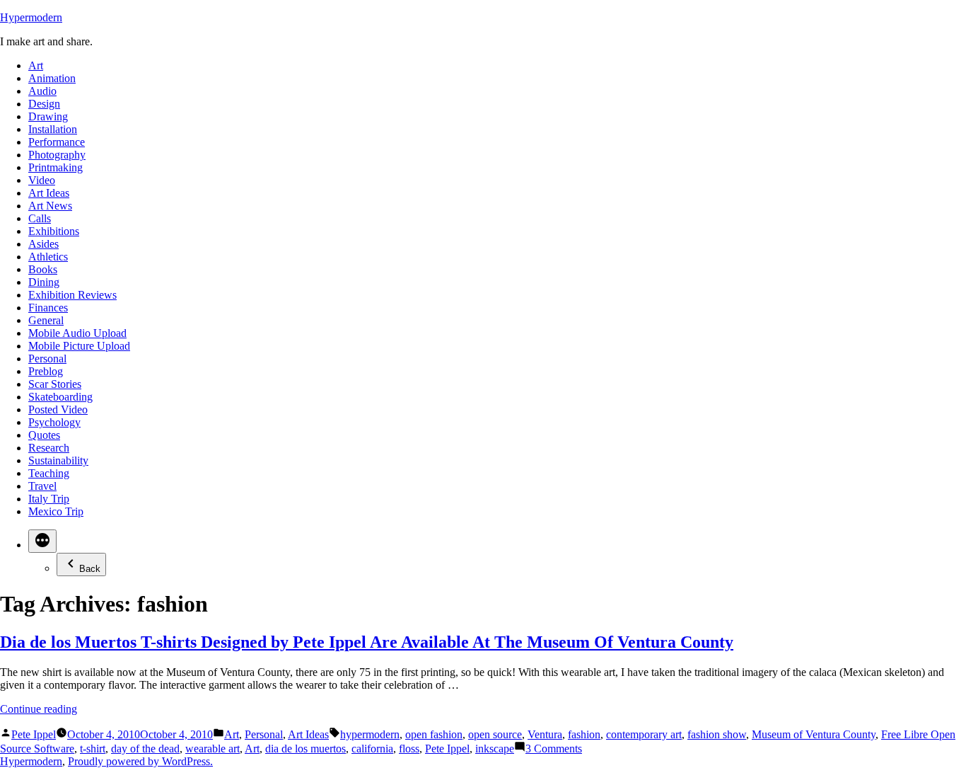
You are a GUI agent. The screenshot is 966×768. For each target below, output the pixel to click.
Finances (48, 308)
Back (89, 568)
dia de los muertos (305, 749)
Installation (52, 129)
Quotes (44, 435)
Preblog (45, 371)
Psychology (54, 422)
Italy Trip (48, 499)
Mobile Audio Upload (77, 333)
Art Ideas (48, 193)
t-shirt (92, 749)
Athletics (48, 257)
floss (409, 749)
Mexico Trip (55, 511)
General (46, 320)
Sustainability (58, 460)
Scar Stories (54, 384)
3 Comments (553, 749)
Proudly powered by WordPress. (140, 761)
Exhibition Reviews (72, 295)
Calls (39, 218)
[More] (42, 541)
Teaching (48, 473)
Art (35, 65)
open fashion (433, 734)
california (372, 749)
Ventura (545, 734)
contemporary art (644, 734)
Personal (47, 359)
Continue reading (38, 709)
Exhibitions (53, 231)
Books (42, 269)
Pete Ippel (33, 734)
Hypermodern (31, 17)
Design (44, 104)
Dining (43, 282)
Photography (57, 155)
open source (495, 734)
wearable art (212, 749)
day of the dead (145, 749)
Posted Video (58, 409)
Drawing (48, 116)
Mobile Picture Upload (79, 346)
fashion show (716, 734)
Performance (56, 142)
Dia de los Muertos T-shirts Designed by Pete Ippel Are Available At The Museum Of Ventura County (366, 642)
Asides (43, 244)
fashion (584, 734)
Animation (52, 78)
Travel (42, 486)
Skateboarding (60, 397)
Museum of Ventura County (813, 734)
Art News (50, 206)
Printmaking (55, 167)
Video (41, 180)
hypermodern (370, 734)
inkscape (494, 749)
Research (48, 448)
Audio (42, 91)
